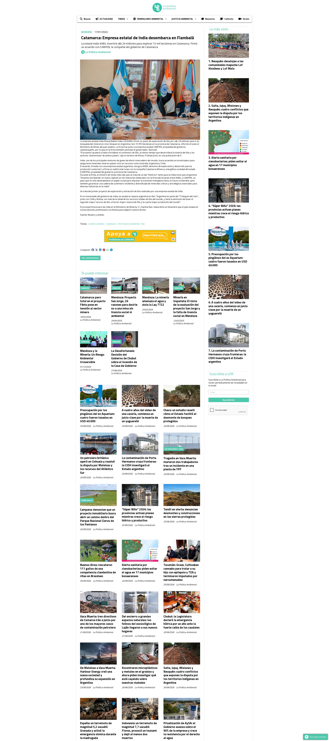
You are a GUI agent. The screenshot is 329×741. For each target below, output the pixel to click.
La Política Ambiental (98, 52)
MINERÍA (86, 32)
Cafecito (228, 18)
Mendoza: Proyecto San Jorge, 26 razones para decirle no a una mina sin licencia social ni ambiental (124, 306)
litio (143, 223)
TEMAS (121, 18)
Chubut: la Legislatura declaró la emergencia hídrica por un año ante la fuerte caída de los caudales (181, 622)
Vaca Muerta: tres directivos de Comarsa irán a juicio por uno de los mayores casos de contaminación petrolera (98, 622)
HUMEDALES (87, 500)
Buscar (87, 18)
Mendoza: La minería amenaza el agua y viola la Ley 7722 (155, 301)
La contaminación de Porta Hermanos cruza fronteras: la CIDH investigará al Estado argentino (139, 463)
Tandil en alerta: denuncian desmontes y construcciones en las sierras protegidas (181, 513)
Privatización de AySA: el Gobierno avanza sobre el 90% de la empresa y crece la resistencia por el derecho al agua (181, 730)
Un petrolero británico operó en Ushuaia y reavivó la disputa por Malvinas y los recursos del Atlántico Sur (97, 465)
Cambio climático (96, 223)
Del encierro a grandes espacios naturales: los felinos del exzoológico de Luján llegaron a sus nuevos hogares (139, 623)
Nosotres (210, 18)
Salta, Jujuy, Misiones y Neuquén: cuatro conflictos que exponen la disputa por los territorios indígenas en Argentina (181, 675)
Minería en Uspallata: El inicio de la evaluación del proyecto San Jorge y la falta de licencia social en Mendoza (186, 306)
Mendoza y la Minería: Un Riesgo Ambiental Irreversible (92, 356)
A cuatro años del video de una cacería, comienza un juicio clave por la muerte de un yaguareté (140, 415)
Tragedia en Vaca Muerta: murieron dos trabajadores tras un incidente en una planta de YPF (180, 463)
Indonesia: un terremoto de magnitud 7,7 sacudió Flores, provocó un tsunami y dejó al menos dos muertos (139, 730)
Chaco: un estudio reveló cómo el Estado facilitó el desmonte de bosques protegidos (179, 415)
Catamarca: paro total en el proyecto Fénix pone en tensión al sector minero (93, 304)
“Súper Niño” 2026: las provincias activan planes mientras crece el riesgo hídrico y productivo (138, 515)
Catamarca (111, 223)
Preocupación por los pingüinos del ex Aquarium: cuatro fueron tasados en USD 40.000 (97, 415)
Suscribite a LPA (221, 373)
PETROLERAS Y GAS (174, 448)
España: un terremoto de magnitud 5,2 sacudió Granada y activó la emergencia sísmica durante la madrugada (98, 730)
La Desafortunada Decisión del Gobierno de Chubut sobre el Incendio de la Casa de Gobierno (124, 358)
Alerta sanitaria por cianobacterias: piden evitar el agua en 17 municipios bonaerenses (139, 570)
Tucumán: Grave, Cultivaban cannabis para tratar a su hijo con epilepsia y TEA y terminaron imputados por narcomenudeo (181, 572)
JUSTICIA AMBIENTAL (182, 18)
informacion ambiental (129, 223)
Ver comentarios (90, 257)
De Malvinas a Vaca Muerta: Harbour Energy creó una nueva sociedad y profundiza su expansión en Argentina (98, 675)
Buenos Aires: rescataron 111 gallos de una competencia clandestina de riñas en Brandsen (98, 570)
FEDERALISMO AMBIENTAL (150, 18)
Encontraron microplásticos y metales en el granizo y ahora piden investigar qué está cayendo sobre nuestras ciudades (139, 675)
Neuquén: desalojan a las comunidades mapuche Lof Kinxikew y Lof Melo (225, 65)
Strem (246, 18)
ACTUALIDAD (106, 18)
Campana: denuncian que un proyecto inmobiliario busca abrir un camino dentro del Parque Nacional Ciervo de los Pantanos (98, 517)
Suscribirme (229, 400)
